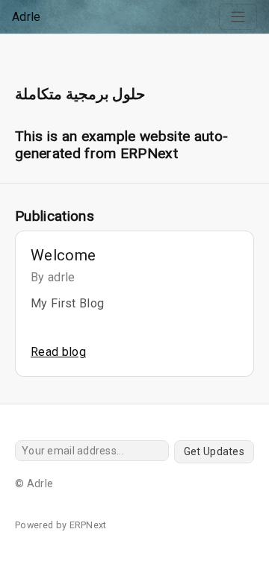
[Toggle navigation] (238, 17)
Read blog (58, 352)
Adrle (26, 17)
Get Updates (214, 451)
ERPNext (88, 525)
